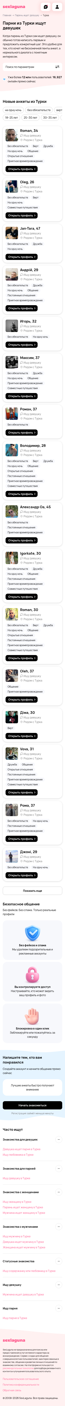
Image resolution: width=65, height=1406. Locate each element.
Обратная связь (12, 1390)
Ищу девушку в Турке (16, 1178)
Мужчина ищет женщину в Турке (24, 1213)
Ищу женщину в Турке (17, 1202)
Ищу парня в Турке (15, 1318)
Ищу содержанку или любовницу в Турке (29, 1271)
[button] (13, 110)
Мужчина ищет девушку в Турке (23, 1294)
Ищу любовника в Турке (18, 1155)
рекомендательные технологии (18, 1368)
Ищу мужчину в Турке (17, 1236)
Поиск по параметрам (20, 67)
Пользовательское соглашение (21, 1379)
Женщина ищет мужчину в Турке (24, 1247)
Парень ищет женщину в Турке (23, 1207)
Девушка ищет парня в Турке (21, 1149)
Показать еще (32, 891)
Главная (7, 15)
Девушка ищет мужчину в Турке (23, 1242)
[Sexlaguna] (14, 7)
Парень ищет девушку (27, 15)
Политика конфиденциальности (21, 1384)
